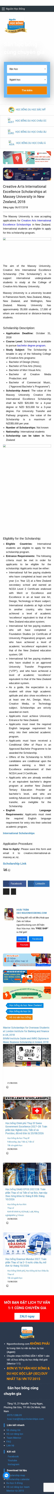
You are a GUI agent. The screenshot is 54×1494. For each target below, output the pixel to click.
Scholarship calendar (18, 1479)
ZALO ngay (27, 1316)
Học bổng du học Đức (16, 1204)
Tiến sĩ (31, 1142)
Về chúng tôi (13, 1430)
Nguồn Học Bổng (15, 8)
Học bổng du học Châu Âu (37, 1271)
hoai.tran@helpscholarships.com (25, 1419)
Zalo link (22, 939)
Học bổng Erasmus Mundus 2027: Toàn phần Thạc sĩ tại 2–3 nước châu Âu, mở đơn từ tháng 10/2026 (25, 1262)
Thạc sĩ (10, 1208)
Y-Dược (21, 1215)
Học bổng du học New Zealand (25, 1005)
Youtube (24, 945)
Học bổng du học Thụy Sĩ (18, 1138)
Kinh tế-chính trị (14, 1211)
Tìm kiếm (27, 90)
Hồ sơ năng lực (14, 1433)
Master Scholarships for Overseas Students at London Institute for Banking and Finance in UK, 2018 (26, 1031)
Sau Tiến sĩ (22, 1142)
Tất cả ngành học (14, 1145)
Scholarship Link (14, 863)
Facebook (37, 939)
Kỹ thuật (24, 1211)
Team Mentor (13, 1437)
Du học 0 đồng (14, 1483)
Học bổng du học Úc (20, 1011)
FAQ (8, 1441)
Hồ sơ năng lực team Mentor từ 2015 (18, 1489)
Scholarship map (15, 1475)
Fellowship (12, 1142)
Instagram (13, 1464)
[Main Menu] (3, 9)
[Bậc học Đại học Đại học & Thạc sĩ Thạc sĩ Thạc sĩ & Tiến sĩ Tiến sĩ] (27, 70)
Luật (31, 1211)
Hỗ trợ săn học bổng (20, 1017)
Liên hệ (10, 1445)
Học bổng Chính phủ (16, 1271)
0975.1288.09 (14, 1415)
